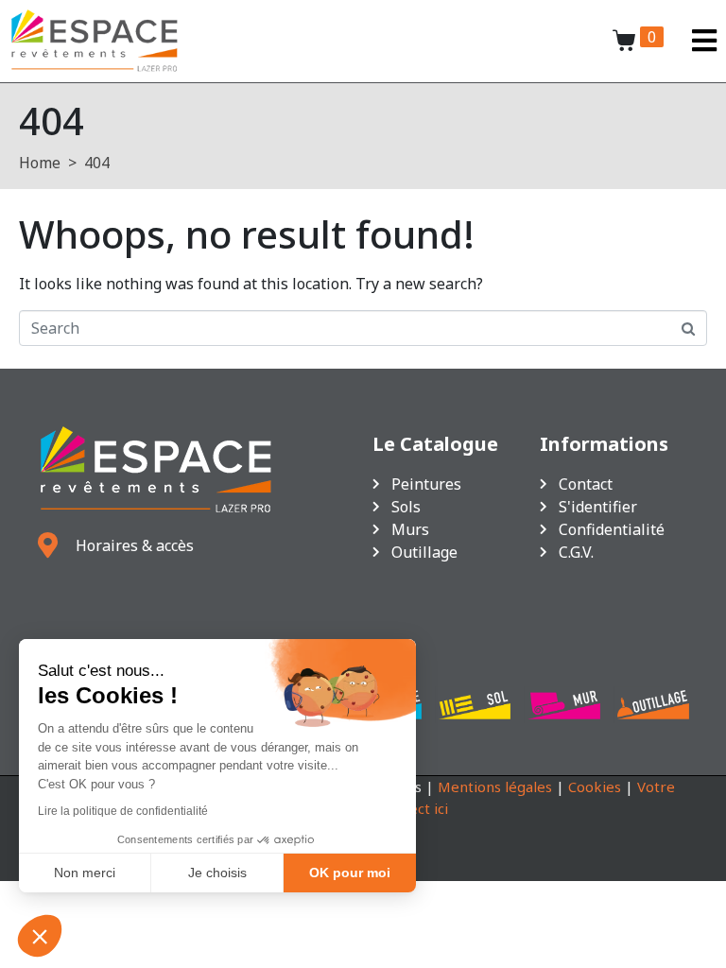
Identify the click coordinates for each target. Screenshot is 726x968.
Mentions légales (495, 786)
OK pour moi (349, 872)
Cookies (594, 786)
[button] (39, 936)
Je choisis (217, 872)
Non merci (84, 872)
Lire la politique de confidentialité (123, 811)
